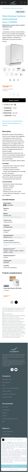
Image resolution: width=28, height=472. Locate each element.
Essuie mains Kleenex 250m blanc (13, 288)
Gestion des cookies (7, 397)
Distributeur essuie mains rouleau (13, 8)
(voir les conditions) (17, 237)
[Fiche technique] (10, 80)
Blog (3, 385)
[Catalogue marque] (14, 80)
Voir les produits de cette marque (12, 217)
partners (9, 442)
